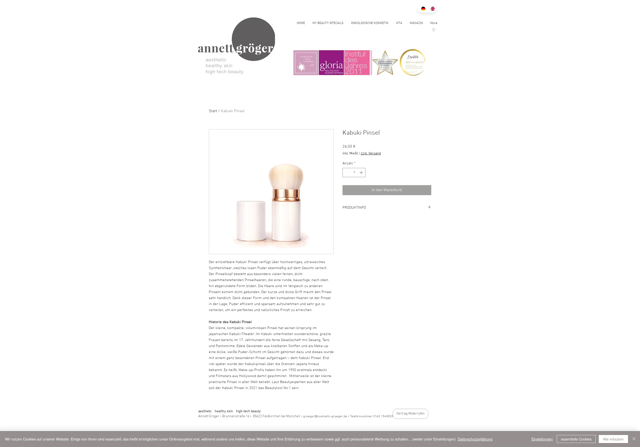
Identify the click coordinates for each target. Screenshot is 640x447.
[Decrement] (346, 172)
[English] (431, 8)
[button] (433, 29)
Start (213, 111)
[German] (422, 8)
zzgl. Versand (371, 153)
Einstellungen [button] (542, 439)
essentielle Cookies (576, 439)
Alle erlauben (613, 439)
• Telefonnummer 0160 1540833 (370, 417)
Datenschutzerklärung (475, 439)
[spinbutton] (354, 172)
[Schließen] (634, 439)
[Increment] (361, 172)
